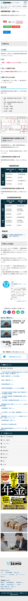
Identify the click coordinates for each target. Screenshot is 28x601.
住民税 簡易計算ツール (7, 380)
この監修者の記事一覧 (21, 301)
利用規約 (2, 584)
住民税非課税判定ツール (7, 384)
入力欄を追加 (7, 26)
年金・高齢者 (5, 440)
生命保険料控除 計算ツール (8, 420)
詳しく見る (14, 525)
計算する (6, 32)
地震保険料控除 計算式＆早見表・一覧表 (19, 321)
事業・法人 (5, 454)
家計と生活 (16, 572)
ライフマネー (5, 443)
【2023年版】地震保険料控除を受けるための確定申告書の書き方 (19, 342)
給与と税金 (11, 574)
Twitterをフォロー (15, 357)
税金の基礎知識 (9, 572)
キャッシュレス (4, 574)
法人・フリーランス (20, 574)
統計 (3, 460)
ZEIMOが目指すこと (11, 584)
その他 (4, 464)
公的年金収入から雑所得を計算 (8, 424)
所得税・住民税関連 (16, 6)
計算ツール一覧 (7, 6)
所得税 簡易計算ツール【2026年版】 (10, 376)
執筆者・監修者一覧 (5, 586)
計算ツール (3, 576)
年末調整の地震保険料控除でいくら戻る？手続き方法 (17, 235)
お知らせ (19, 584)
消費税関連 (5, 450)
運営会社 (2, 582)
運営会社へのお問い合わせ (6, 588)
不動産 (4, 447)
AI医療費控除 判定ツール (7, 408)
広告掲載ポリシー (20, 582)
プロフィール (17, 299)
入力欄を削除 (16, 26)
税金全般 (4, 457)
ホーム (2, 572)
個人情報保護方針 (10, 582)
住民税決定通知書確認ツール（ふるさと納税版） (13, 388)
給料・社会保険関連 (7, 436)
